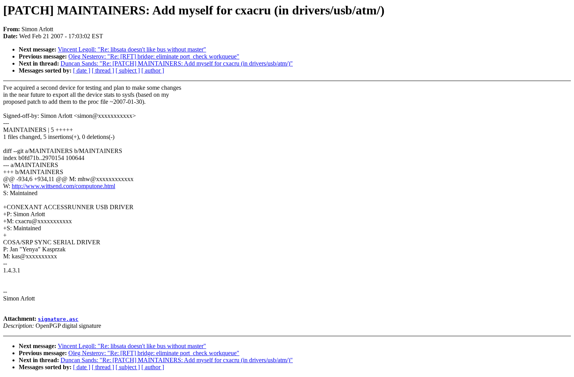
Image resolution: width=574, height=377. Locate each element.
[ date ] (81, 70)
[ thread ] (103, 70)
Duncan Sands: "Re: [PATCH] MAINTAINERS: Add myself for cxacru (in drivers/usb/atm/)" (177, 63)
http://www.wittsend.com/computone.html (63, 186)
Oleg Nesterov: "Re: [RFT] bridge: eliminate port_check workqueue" (153, 56)
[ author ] (152, 70)
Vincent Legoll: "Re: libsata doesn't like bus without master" (132, 49)
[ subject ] (128, 70)
